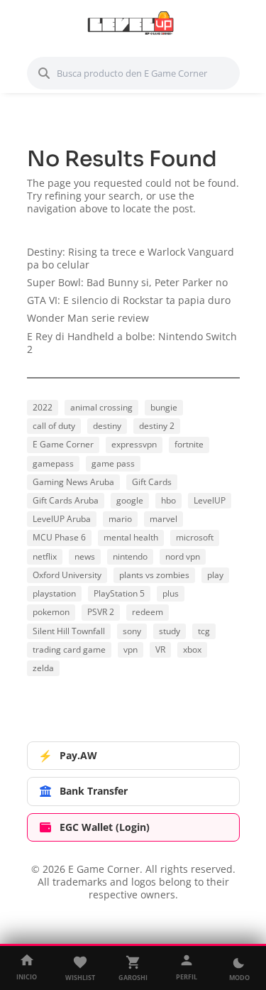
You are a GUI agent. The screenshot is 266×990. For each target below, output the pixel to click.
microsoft (195, 537)
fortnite (189, 444)
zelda (43, 668)
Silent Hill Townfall (69, 631)
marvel (163, 519)
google (129, 500)
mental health (131, 537)
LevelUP (210, 500)
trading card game (69, 649)
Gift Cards (152, 482)
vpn (130, 649)
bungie (163, 407)
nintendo (130, 556)
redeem (147, 612)
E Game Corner (63, 444)
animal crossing (101, 407)
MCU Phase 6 (59, 537)
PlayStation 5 (119, 593)
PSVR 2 (100, 612)
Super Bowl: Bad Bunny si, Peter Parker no (127, 282)
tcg (204, 631)
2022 (42, 407)
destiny (107, 426)
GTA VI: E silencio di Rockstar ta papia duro (129, 300)
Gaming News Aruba (73, 482)
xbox (192, 649)
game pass (113, 463)
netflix (45, 556)
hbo (168, 500)
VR (160, 649)
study (169, 631)
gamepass (53, 463)
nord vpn (182, 556)
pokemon (51, 612)
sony (132, 631)
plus (170, 593)
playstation (54, 593)
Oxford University (67, 575)
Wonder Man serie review (88, 318)
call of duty (54, 426)
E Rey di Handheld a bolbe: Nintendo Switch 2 (132, 343)
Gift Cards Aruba (66, 500)
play (215, 575)
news (84, 556)
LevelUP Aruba (62, 519)
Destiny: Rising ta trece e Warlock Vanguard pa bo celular (130, 258)
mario (120, 519)
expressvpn (134, 444)
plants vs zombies (154, 575)
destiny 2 (156, 426)
